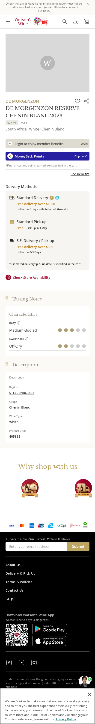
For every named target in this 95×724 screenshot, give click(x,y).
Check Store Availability (31, 277)
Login (84, 143)
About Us (13, 565)
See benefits (80, 174)
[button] (75, 21)
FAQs (10, 599)
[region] (47, 706)
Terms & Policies (19, 582)
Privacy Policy (66, 719)
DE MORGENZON (22, 101)
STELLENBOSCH (21, 393)
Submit (78, 546)
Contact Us (15, 590)
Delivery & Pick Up (21, 573)
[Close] (89, 694)
